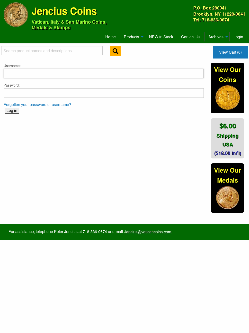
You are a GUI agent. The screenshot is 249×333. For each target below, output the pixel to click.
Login (238, 36)
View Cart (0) (230, 52)
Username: (12, 65)
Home (110, 36)
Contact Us (190, 36)
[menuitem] (6, 35)
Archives (215, 36)
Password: (12, 85)
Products (131, 36)
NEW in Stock (161, 36)
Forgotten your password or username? (37, 104)
